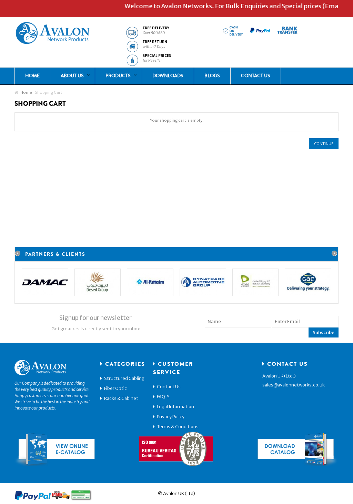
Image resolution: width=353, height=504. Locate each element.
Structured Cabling (124, 378)
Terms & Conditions (178, 427)
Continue (323, 143)
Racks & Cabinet (121, 398)
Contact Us (169, 387)
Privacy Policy (170, 417)
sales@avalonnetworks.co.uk (293, 385)
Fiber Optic (115, 388)
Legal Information (175, 407)
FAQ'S (163, 397)
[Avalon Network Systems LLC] (52, 34)
